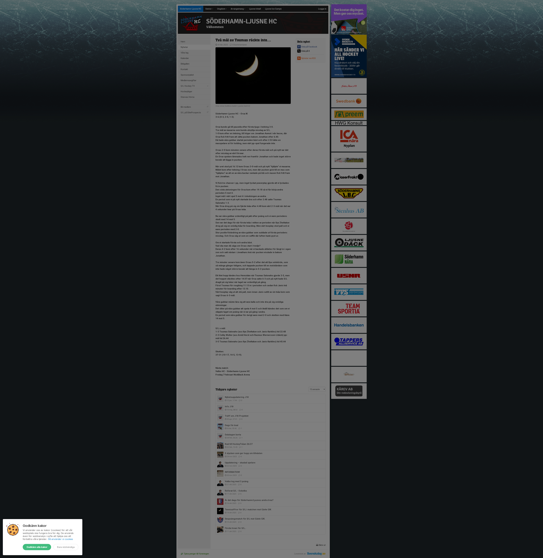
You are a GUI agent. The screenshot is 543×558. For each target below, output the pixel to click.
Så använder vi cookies (60, 539)
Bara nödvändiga (66, 547)
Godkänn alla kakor (37, 547)
